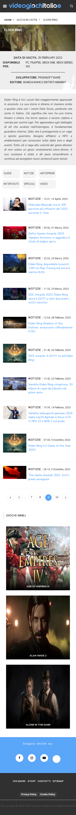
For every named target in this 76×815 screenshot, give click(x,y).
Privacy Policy (28, 794)
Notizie (29, 173)
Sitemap (57, 781)
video (44, 184)
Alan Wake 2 (38, 655)
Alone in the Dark (38, 724)
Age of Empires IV (38, 586)
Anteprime (47, 173)
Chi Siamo (19, 781)
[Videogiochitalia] (35, 6)
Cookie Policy (47, 794)
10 (57, 497)
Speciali (29, 184)
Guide (8, 173)
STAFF (31, 781)
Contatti (43, 781)
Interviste (11, 184)
